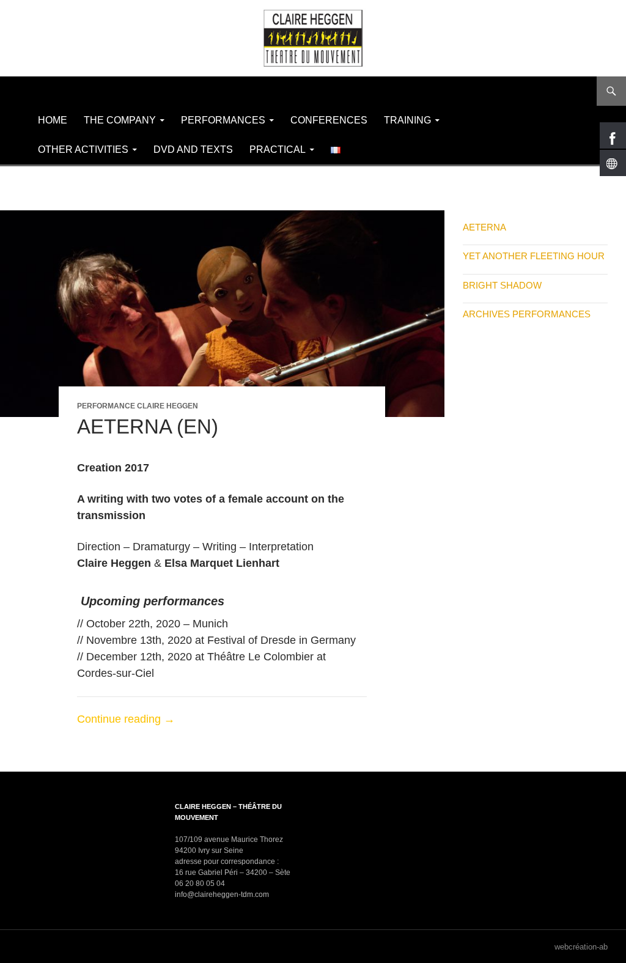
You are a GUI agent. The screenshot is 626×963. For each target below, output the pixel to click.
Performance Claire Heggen (137, 406)
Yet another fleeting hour (534, 256)
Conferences (328, 120)
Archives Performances (527, 314)
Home (52, 120)
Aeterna (484, 227)
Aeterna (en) (147, 426)
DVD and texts (193, 149)
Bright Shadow (502, 285)
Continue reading (126, 719)
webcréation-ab (581, 946)
